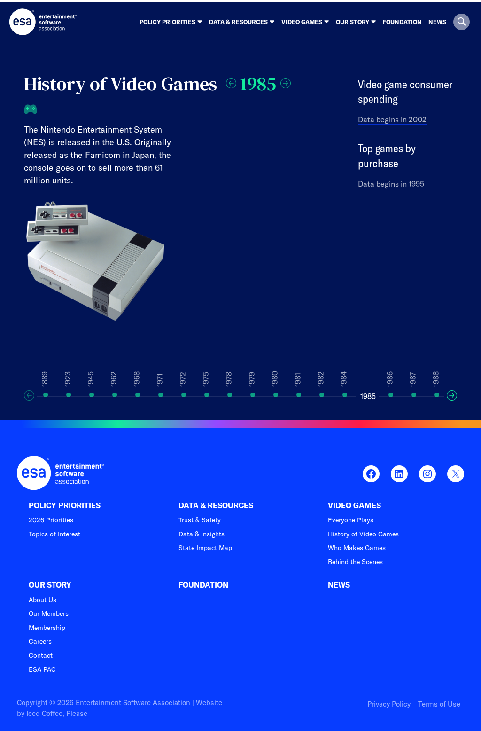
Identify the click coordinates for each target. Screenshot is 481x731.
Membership (47, 627)
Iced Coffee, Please (56, 713)
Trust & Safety (199, 520)
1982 (321, 379)
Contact (41, 655)
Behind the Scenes (355, 562)
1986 (390, 379)
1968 (136, 379)
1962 (113, 379)
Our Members (49, 613)
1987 (413, 379)
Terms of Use (439, 704)
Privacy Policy (389, 704)
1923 (67, 379)
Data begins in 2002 (392, 119)
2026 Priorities (51, 520)
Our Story (50, 585)
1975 (205, 379)
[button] (461, 22)
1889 (44, 379)
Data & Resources (215, 505)
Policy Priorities (65, 505)
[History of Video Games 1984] (231, 82)
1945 (90, 379)
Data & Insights (201, 534)
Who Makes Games (357, 547)
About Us (42, 600)
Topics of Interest (54, 534)
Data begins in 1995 (391, 184)
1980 (274, 379)
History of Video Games (363, 534)
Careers (40, 641)
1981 (298, 380)
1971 (159, 380)
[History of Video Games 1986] (285, 82)
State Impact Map (205, 547)
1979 (251, 379)
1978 (228, 379)
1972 (182, 379)
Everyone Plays (350, 520)
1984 (344, 379)
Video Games (354, 505)
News (437, 21)
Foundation (402, 21)
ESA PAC (42, 669)
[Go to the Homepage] (43, 22)
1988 (436, 379)
